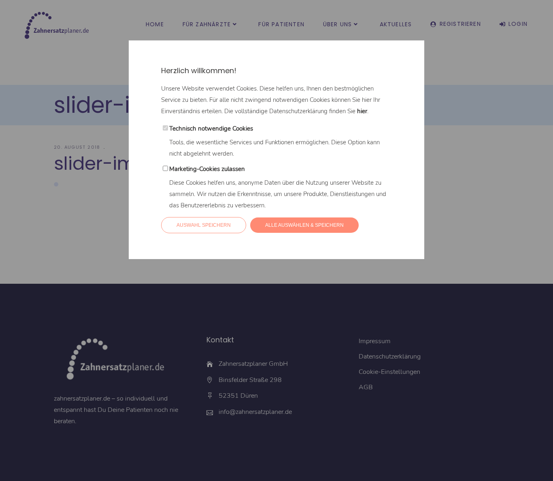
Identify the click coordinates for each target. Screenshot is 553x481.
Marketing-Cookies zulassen (207, 169)
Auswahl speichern (204, 225)
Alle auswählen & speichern (304, 225)
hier (362, 111)
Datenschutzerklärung (298, 111)
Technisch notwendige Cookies (211, 128)
